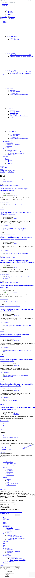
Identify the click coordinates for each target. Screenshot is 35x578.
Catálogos (9, 469)
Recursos (5, 477)
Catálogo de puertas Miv (16, 151)
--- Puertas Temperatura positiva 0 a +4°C (20, 55)
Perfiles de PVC (14, 114)
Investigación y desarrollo (13, 144)
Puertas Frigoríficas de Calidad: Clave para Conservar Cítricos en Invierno (14, 335)
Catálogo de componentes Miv (17, 153)
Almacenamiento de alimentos (12, 185)
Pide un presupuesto (12, 465)
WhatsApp (4, 5)
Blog (8, 147)
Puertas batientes (11, 53)
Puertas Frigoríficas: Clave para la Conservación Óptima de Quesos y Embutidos (16, 385)
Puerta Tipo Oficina (15, 39)
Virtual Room (3, 167)
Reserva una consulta (12, 463)
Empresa (9, 479)
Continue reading (4, 202)
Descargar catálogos (12, 150)
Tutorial (2, 166)
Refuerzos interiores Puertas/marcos (19, 94)
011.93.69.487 (5, 4)
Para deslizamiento (11, 131)
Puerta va (12, 38)
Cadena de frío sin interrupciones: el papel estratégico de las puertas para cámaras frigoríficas (17, 261)
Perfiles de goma (14, 93)
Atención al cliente (8, 462)
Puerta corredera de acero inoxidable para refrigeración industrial (14, 189)
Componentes (10, 475)
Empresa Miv (10, 143)
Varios (11, 117)
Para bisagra (10, 108)
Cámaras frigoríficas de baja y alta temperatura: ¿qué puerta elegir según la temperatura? (16, 238)
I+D (8, 480)
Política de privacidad (12, 483)
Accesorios (12, 90)
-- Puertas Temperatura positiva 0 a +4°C (20, 72)
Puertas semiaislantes (12, 36)
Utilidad (5, 467)
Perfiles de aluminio (15, 91)
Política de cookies (11, 485)
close (1, 429)
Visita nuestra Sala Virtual (6, 487)
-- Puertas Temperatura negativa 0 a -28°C (20, 73)
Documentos (10, 470)
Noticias (2, 185)
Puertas (8, 473)
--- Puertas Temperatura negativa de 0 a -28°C (21, 56)
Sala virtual (9, 146)
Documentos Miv (11, 154)
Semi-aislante (10, 88)
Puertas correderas (11, 70)
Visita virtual (10, 472)
